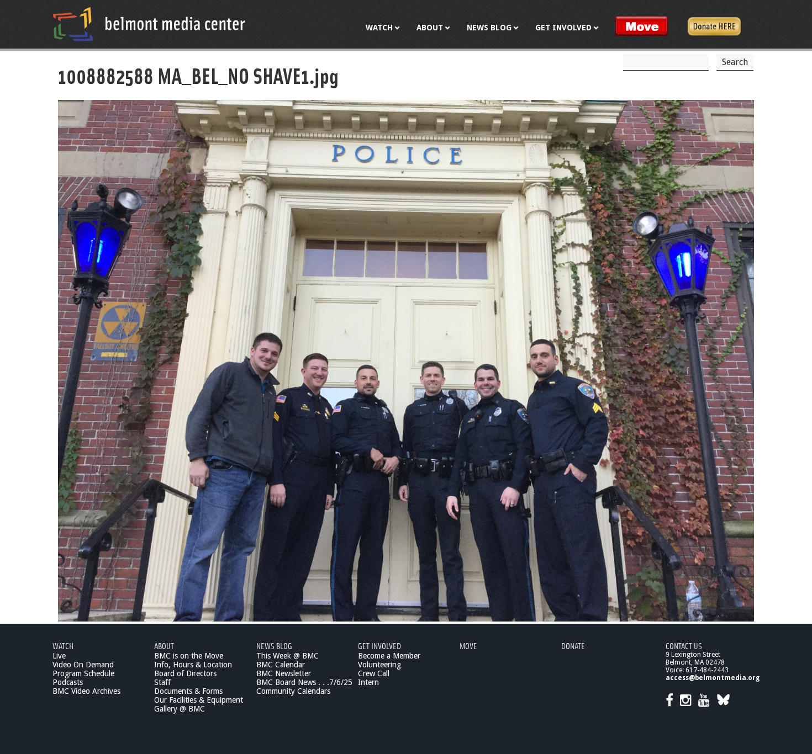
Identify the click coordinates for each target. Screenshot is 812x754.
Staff (162, 682)
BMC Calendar (280, 664)
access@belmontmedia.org (713, 678)
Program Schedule (83, 673)
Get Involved (379, 645)
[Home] (149, 23)
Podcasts (67, 682)
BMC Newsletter (283, 673)
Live (59, 655)
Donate (573, 645)
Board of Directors (185, 673)
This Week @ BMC (287, 655)
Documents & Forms (188, 691)
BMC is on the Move (188, 655)
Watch (62, 645)
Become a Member (389, 655)
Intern (368, 682)
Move (468, 645)
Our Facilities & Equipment (198, 699)
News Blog (274, 645)
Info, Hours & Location (193, 664)
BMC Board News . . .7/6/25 (304, 682)
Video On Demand (83, 664)
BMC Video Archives (86, 691)
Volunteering (379, 664)
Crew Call (373, 673)
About (164, 645)
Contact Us (684, 645)
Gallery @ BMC (179, 708)
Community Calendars (293, 691)
